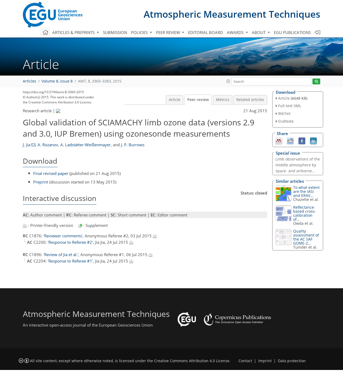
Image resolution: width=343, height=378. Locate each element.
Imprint (265, 360)
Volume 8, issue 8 (57, 81)
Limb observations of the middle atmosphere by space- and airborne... (297, 164)
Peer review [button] (168, 32)
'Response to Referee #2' (70, 242)
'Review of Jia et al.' (60, 254)
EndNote (286, 121)
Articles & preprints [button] (74, 32)
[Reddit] (290, 140)
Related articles (250, 99)
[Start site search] (316, 81)
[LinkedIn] (313, 140)
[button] (228, 81)
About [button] (259, 32)
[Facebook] (301, 140)
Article (174, 99)
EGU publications (292, 32)
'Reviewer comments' (63, 235)
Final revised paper (50, 173)
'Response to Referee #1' (70, 261)
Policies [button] (140, 32)
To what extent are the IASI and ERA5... (306, 191)
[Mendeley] (278, 140)
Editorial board (205, 32)
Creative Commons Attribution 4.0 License (191, 360)
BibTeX (284, 113)
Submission (115, 32)
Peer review (198, 99)
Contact (245, 360)
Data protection (292, 360)
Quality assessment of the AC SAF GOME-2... (306, 237)
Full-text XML (289, 105)
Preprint (40, 182)
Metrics (222, 99)
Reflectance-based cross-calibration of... (304, 213)
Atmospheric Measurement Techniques (232, 14)
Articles (29, 81)
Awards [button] (236, 32)
